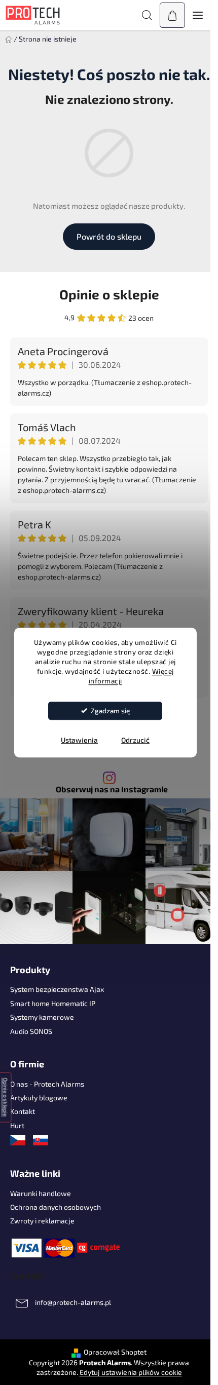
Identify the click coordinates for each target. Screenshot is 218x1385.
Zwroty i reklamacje (42, 1220)
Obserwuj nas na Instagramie (112, 789)
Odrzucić (135, 740)
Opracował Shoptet (115, 1352)
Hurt (17, 1125)
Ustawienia (79, 740)
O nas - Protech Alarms (47, 1084)
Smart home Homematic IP (52, 1003)
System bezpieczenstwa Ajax (57, 989)
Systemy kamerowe (42, 1017)
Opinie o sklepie (109, 294)
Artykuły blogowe (38, 1097)
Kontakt (22, 1111)
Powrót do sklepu (109, 236)
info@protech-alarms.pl (73, 1302)
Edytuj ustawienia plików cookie (131, 1372)
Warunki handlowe (40, 1193)
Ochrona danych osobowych (55, 1207)
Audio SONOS (31, 1031)
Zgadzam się (110, 711)
